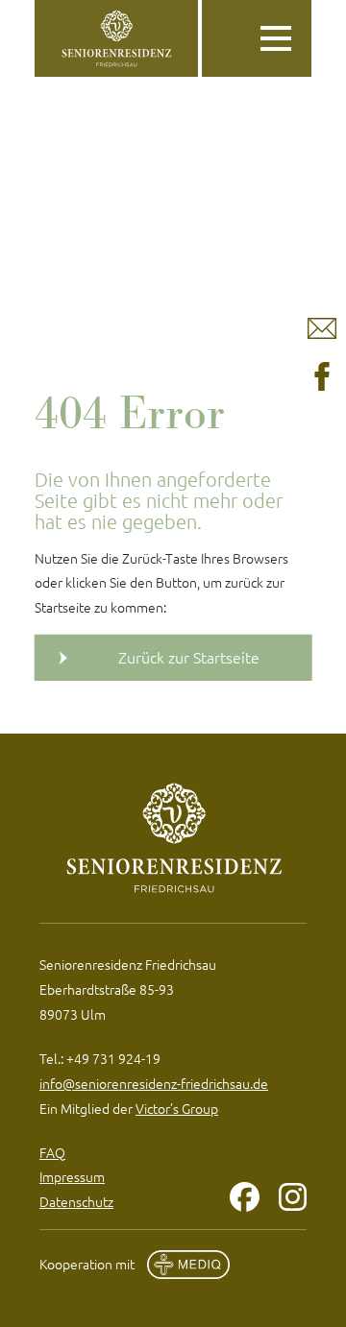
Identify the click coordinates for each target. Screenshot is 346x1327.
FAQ (52, 1152)
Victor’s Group (177, 1108)
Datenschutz (76, 1201)
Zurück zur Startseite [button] (189, 656)
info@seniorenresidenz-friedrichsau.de (153, 1083)
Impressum (72, 1176)
